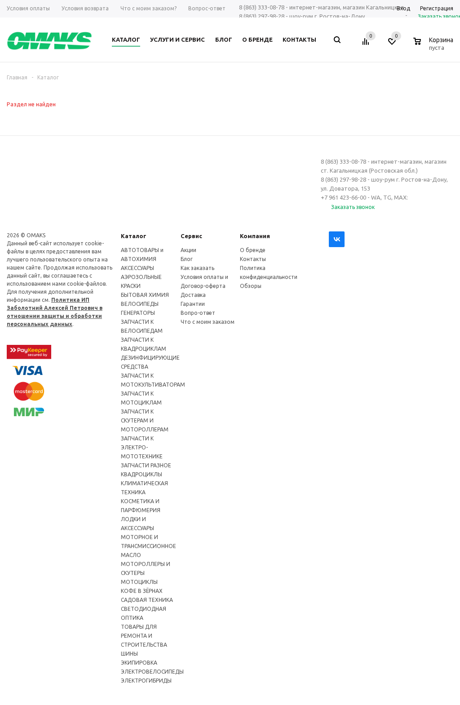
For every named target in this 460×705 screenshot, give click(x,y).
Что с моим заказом (207, 322)
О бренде (252, 250)
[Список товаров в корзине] (434, 46)
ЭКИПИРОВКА (139, 663)
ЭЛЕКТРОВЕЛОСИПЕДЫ (152, 672)
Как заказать (197, 268)
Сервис (191, 236)
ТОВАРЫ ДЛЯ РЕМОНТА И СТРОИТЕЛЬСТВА (144, 636)
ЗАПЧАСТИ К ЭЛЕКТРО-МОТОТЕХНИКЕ (142, 447)
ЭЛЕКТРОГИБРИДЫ (146, 680)
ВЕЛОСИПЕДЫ (140, 304)
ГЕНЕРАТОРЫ (138, 313)
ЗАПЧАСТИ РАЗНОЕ (146, 465)
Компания (255, 236)
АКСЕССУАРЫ (137, 268)
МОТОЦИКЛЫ (139, 582)
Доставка (193, 295)
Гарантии (193, 304)
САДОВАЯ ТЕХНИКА (147, 600)
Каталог (133, 236)
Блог (187, 259)
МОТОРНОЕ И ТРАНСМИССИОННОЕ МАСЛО (148, 546)
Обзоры (250, 286)
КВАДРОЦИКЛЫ (141, 474)
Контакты (253, 259)
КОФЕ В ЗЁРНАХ (142, 591)
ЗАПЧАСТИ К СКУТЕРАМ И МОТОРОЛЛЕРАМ (144, 420)
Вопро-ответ (198, 313)
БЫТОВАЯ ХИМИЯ (145, 295)
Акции (188, 250)
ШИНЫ (129, 654)
